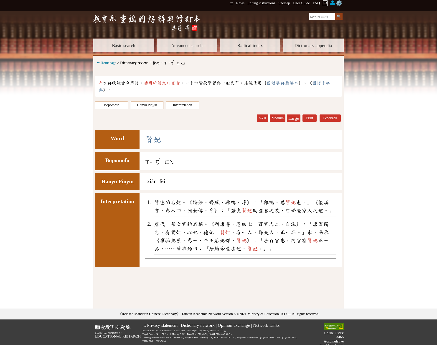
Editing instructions (261, 3)
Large (293, 118)
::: (231, 3)
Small (262, 118)
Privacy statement (162, 325)
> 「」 (142, 62)
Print (309, 118)
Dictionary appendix (313, 45)
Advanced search (187, 45)
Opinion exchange (234, 325)
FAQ (316, 3)
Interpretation (182, 105)
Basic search (123, 45)
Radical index (250, 45)
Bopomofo (111, 105)
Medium (278, 118)
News (240, 3)
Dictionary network (198, 325)
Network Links (266, 325)
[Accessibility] (334, 327)
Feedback (330, 118)
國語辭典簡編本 (282, 83)
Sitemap (284, 3)
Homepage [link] (108, 63)
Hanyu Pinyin (147, 105)
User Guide (301, 3)
